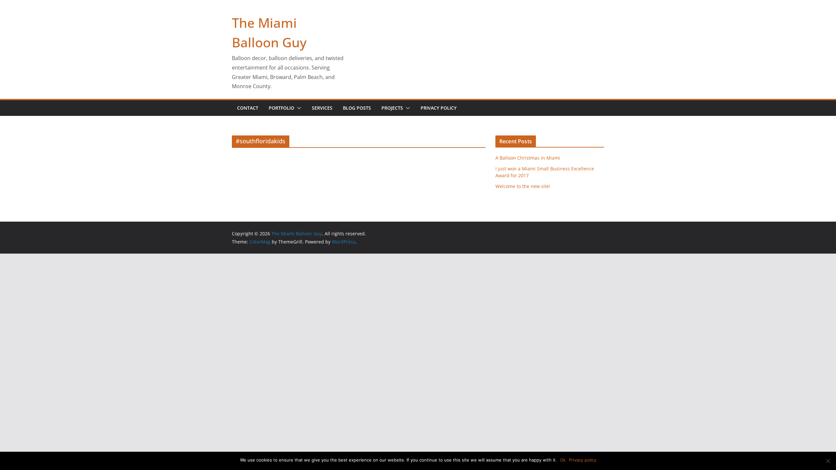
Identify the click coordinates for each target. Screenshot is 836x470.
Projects (392, 108)
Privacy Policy (439, 108)
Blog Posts (357, 108)
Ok (563, 459)
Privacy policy (582, 459)
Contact (247, 108)
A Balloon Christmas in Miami (527, 158)
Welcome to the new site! (522, 186)
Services (322, 108)
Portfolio (281, 108)
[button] (297, 108)
